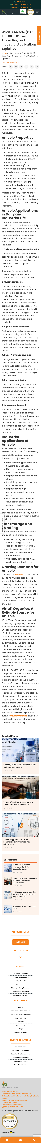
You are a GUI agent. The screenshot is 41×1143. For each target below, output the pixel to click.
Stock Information (20, 1061)
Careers (21, 1022)
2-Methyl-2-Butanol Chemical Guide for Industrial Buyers (19, 766)
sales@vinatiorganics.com (21, 4)
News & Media (20, 1018)
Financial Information (20, 1050)
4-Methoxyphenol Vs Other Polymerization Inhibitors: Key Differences (16, 841)
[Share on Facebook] (11, 67)
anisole (19, 574)
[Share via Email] (32, 67)
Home (4, 53)
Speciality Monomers (20, 977)
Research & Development (20, 1011)
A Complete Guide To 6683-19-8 (24, 907)
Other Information (20, 1065)
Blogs (20, 1029)
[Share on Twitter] (16, 67)
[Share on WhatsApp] (26, 67)
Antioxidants (20, 984)
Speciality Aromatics (20, 973)
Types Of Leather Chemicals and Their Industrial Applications (18, 803)
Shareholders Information (20, 1054)
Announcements (20, 1032)
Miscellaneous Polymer (20, 991)
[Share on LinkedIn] (21, 67)
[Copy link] (37, 67)
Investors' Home (20, 1047)
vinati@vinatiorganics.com (21, 7)
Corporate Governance (20, 1057)
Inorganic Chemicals (20, 995)
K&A (13, 1132)
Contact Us (20, 1025)
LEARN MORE (20, 942)
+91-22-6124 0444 (10, 1102)
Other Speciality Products (20, 988)
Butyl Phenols (20, 981)
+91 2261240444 (21, 2)
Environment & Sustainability (20, 1014)
